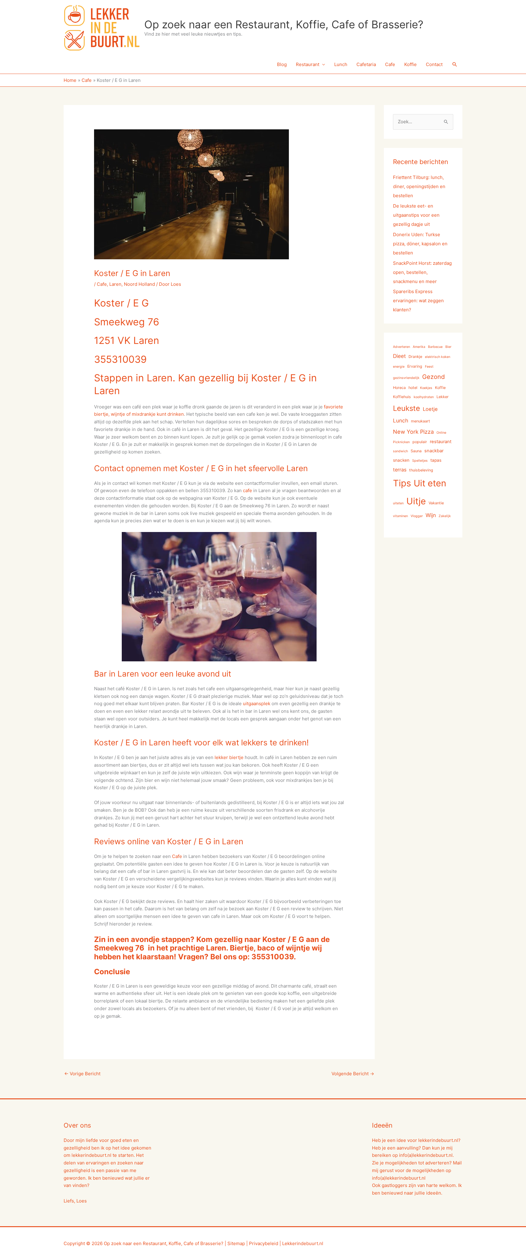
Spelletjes (420, 461)
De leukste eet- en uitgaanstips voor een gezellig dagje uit (416, 215)
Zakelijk (445, 516)
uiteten (398, 503)
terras (399, 470)
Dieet (399, 356)
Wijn (431, 515)
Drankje (415, 356)
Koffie (410, 64)
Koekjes (426, 388)
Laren (115, 284)
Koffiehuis (402, 396)
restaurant (440, 441)
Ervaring (414, 366)
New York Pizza (413, 431)
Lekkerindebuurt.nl (302, 1243)
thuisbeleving (421, 470)
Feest (429, 367)
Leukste (406, 408)
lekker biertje (229, 757)
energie (399, 367)
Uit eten (430, 483)
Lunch (340, 64)
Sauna (416, 451)
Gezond (433, 376)
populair (419, 441)
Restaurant (307, 64)
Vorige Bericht (82, 1073)
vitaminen (400, 516)
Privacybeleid (263, 1243)
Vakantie (436, 503)
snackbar (434, 450)
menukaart (420, 421)
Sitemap (236, 1243)
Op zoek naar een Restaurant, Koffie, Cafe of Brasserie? (283, 24)
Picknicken (401, 442)
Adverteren (401, 347)
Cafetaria (366, 64)
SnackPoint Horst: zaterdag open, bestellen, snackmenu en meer (422, 272)
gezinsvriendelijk (406, 378)
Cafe (390, 64)
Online (441, 433)
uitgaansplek (256, 703)
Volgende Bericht (352, 1073)
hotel (413, 387)
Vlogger (417, 516)
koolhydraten (424, 397)
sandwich (400, 451)
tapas (435, 460)
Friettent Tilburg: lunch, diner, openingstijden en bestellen (419, 186)
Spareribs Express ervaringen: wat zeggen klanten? (418, 301)
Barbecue (435, 347)
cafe (247, 490)
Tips (402, 483)
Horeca (399, 387)
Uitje (416, 501)
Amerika (419, 347)
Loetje (430, 409)
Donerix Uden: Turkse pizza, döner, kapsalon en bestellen (420, 244)
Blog (282, 64)
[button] (455, 64)
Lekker (443, 396)
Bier (448, 347)
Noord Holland (139, 284)
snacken (401, 460)
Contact (434, 64)
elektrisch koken (437, 357)
